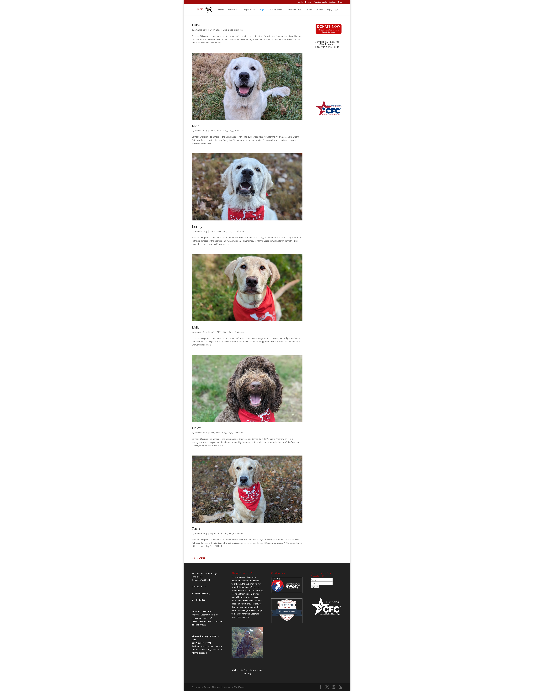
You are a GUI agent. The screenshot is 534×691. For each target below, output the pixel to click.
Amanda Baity (201, 30)
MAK (196, 125)
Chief (196, 427)
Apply (300, 2)
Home (221, 10)
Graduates (238, 30)
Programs (247, 10)
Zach (196, 528)
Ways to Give (294, 10)
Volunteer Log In (320, 2)
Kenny (197, 226)
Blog (225, 30)
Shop (340, 2)
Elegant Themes (212, 687)
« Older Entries (198, 557)
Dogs (261, 10)
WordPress (239, 687)
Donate (308, 2)
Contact (332, 2)
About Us (232, 10)
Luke (196, 25)
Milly (196, 327)
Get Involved (276, 10)
